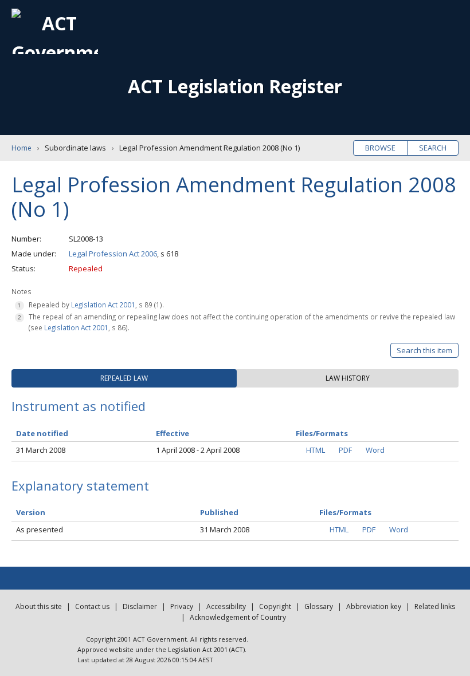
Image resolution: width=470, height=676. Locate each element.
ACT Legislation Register (235, 86)
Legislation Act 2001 (103, 304)
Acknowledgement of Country (238, 617)
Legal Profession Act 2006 (113, 253)
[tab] (124, 378)
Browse (380, 148)
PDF (345, 450)
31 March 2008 (40, 450)
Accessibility (226, 606)
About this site (38, 606)
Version (30, 512)
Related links (434, 606)
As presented (39, 529)
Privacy (181, 606)
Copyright (275, 606)
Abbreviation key (373, 606)
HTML (315, 450)
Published (219, 512)
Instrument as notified (78, 405)
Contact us (92, 606)
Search (432, 148)
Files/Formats (345, 512)
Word (375, 450)
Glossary (318, 606)
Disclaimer (140, 606)
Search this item (424, 350)
